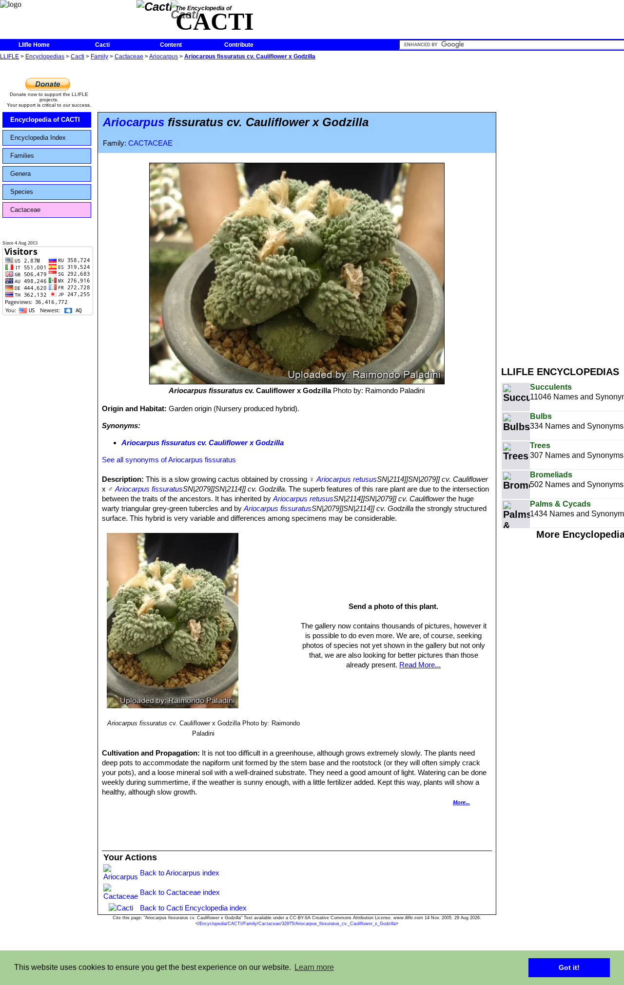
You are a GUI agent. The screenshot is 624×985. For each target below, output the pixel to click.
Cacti (102, 44)
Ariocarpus (163, 56)
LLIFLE (9, 56)
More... (461, 802)
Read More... (420, 665)
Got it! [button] (569, 967)
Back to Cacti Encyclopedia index (193, 908)
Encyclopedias (44, 56)
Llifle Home (34, 44)
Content (171, 44)
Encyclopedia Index (38, 137)
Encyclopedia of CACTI (45, 119)
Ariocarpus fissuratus (149, 489)
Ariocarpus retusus (346, 479)
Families (22, 155)
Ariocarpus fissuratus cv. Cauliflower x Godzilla (249, 56)
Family (99, 56)
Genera (20, 173)
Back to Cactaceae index (180, 892)
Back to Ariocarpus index (179, 873)
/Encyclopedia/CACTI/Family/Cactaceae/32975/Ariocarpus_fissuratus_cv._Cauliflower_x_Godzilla (297, 923)
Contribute (239, 44)
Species (21, 191)
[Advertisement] (562, 208)
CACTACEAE (150, 143)
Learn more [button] (314, 967)
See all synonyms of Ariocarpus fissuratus (169, 459)
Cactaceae (129, 56)
